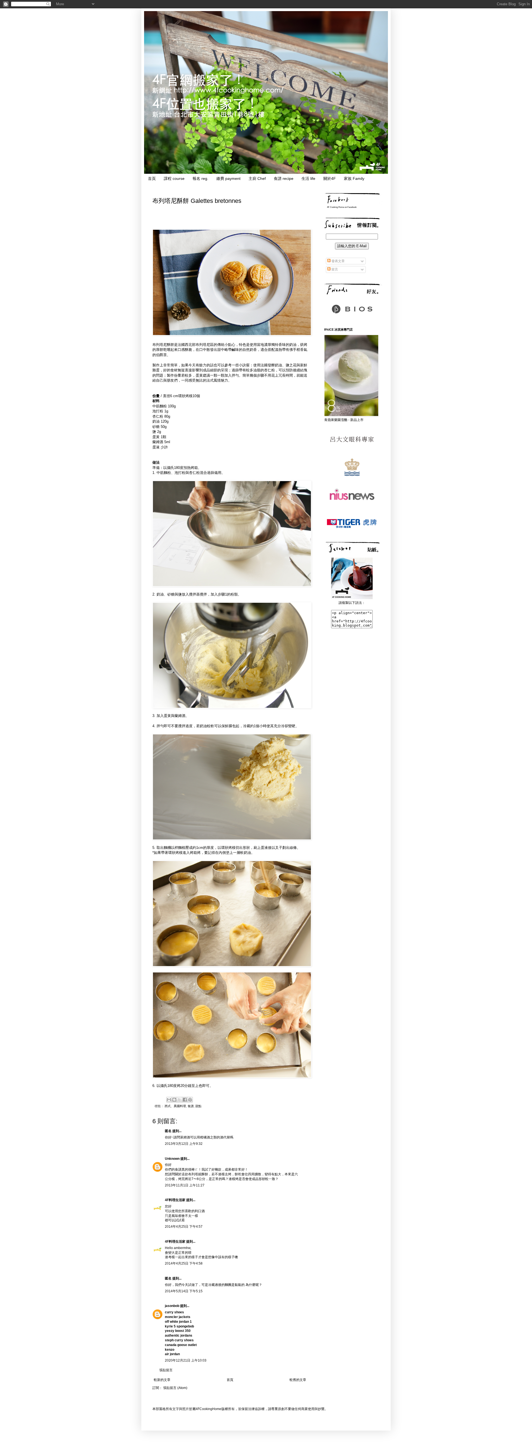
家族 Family (354, 178)
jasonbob (172, 1306)
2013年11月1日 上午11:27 (184, 1185)
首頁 (152, 178)
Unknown (172, 1159)
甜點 (198, 1106)
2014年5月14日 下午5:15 (184, 1291)
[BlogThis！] (174, 1099)
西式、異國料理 (175, 1106)
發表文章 (338, 261)
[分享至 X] (179, 1099)
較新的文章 (162, 1380)
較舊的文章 (298, 1380)
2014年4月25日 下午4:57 (184, 1227)
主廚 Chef (257, 178)
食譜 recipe (283, 178)
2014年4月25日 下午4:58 (184, 1263)
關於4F (329, 178)
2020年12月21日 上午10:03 (185, 1360)
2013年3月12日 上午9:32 (184, 1144)
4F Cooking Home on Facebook (342, 207)
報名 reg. (200, 178)
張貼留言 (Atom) (175, 1388)
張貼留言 (166, 1370)
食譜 (191, 1106)
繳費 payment (228, 178)
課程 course (174, 178)
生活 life (308, 178)
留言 (334, 269)
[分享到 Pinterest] (190, 1099)
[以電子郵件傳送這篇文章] (169, 1099)
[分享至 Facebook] (185, 1099)
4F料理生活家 (175, 1200)
